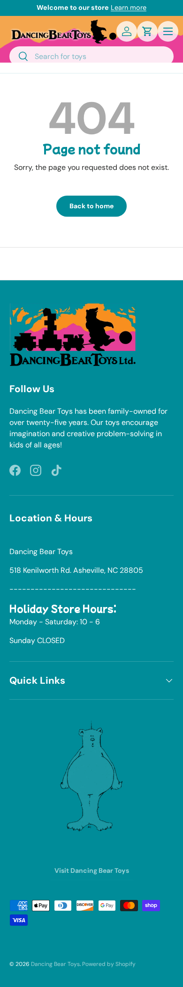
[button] (147, 31)
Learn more (128, 7)
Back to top (91, 263)
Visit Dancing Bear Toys (91, 870)
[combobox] (91, 56)
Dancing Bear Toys (55, 964)
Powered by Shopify (109, 964)
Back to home (91, 206)
